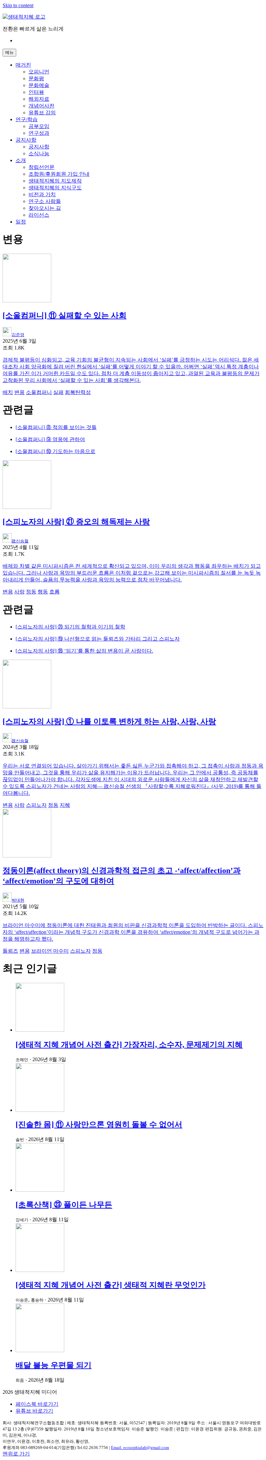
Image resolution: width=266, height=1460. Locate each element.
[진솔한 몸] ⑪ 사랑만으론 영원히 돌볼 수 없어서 (99, 1124)
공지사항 (26, 140)
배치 (8, 392)
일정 (21, 221)
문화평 (36, 78)
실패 (58, 392)
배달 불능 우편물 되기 (53, 1365)
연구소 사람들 (45, 201)
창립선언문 (41, 167)
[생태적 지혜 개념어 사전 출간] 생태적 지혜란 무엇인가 (111, 1285)
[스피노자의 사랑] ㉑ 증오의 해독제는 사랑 (76, 521)
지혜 (65, 805)
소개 (21, 160)
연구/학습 (27, 119)
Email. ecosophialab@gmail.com (140, 1447)
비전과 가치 (42, 194)
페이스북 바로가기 (37, 1404)
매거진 (23, 65)
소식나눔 (39, 153)
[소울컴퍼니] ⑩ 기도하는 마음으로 (55, 451)
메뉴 (9, 52)
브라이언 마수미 (50, 951)
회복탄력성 (78, 392)
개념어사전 (41, 105)
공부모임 (39, 126)
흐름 (54, 591)
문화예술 (39, 85)
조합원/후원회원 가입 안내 (59, 174)
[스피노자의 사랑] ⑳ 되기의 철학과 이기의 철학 (70, 626)
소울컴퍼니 (39, 392)
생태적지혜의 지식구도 (55, 187)
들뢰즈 (10, 951)
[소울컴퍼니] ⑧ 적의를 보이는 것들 (56, 427)
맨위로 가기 (16, 1453)
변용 (19, 392)
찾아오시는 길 (45, 208)
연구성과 (39, 133)
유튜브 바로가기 (34, 1411)
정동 (31, 591)
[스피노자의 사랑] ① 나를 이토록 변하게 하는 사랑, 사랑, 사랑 (109, 721)
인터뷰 (36, 92)
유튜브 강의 (42, 112)
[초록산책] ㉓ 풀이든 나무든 (64, 1204)
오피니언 (39, 71)
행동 (43, 591)
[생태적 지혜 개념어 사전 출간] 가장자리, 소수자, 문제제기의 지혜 (129, 1044)
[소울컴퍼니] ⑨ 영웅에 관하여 (50, 439)
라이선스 (39, 215)
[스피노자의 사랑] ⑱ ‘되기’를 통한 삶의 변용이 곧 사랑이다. (84, 651)
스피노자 (36, 805)
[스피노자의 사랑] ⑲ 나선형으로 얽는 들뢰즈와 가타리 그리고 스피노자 (98, 638)
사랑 (19, 591)
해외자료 (39, 99)
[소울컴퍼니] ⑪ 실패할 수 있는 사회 (65, 315)
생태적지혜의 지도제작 (55, 181)
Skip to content (18, 5)
